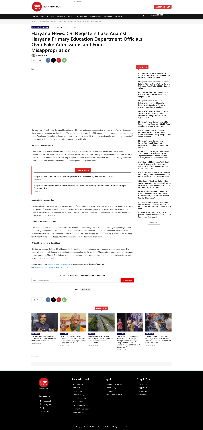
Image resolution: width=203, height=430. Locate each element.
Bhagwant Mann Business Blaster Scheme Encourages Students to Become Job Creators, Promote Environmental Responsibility (152, 104)
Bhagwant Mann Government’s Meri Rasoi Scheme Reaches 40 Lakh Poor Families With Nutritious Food (154, 124)
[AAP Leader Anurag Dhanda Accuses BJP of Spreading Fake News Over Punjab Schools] (44, 322)
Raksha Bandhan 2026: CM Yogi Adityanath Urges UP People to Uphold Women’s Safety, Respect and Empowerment (154, 133)
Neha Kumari (42, 56)
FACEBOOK (39, 267)
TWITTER (64, 267)
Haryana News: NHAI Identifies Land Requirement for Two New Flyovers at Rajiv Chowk (74, 176)
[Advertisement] (110, 7)
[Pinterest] (59, 60)
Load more (153, 223)
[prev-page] (32, 355)
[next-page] (36, 355)
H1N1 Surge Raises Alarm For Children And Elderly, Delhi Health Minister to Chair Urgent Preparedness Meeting (154, 174)
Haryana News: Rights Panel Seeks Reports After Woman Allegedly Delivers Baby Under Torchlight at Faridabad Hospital (81, 186)
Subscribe (128, 280)
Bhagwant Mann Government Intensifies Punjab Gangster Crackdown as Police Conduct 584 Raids (153, 144)
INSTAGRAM (50, 267)
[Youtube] (40, 411)
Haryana (45, 27)
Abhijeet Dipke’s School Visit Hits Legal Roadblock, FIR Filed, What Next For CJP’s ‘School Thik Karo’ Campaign (158, 339)
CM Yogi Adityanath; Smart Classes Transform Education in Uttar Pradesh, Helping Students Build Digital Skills (153, 114)
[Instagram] (40, 404)
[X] (53, 60)
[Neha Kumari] (33, 55)
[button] (143, 16)
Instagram (47, 404)
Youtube (46, 411)
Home (33, 21)
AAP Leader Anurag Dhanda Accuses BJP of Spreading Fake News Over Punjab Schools (153, 94)
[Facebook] (48, 60)
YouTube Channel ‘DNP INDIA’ (60, 264)
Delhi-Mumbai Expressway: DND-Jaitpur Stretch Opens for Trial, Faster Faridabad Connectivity (154, 215)
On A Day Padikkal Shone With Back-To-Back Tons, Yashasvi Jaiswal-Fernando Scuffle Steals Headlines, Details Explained (154, 165)
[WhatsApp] (64, 60)
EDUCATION (40, 21)
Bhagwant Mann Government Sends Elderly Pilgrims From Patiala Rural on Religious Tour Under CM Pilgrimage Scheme (154, 85)
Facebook (47, 401)
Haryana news (86, 289)
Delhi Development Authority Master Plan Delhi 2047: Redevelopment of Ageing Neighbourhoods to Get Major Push (154, 205)
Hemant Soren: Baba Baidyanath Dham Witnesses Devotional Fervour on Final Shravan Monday (154, 75)
